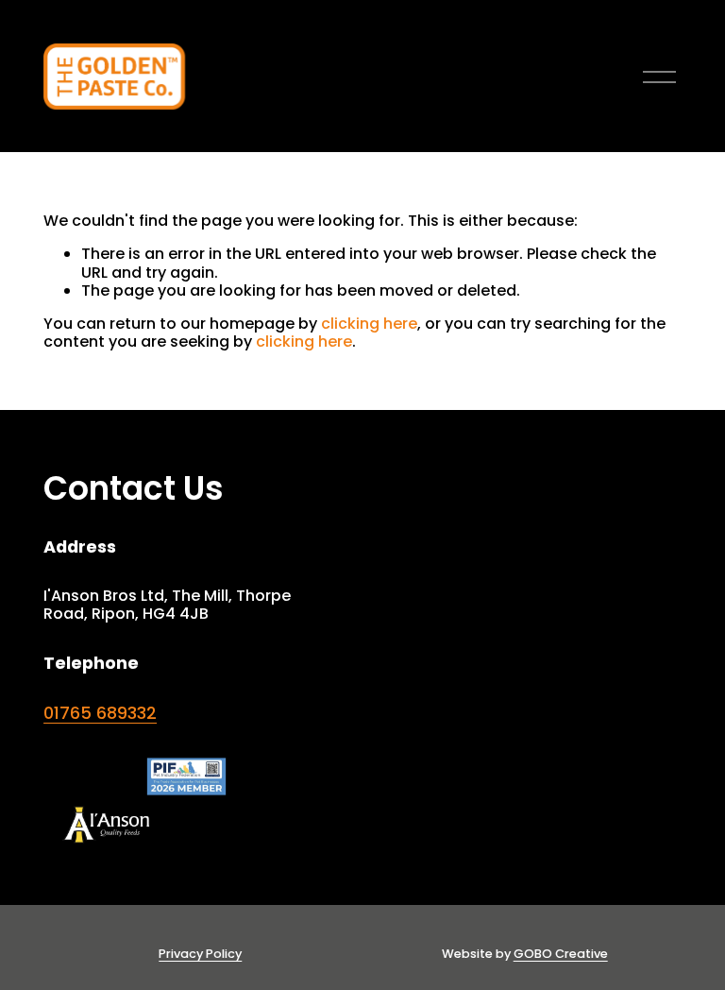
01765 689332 (100, 713)
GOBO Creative (561, 954)
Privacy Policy (200, 954)
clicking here (369, 323)
